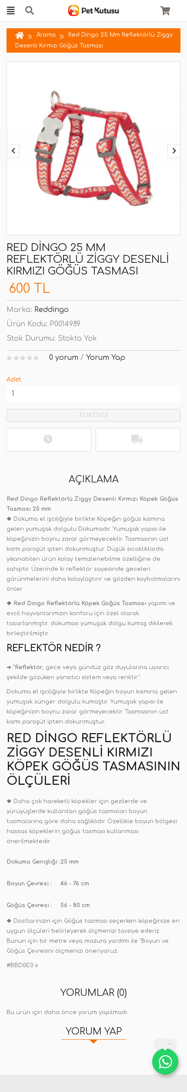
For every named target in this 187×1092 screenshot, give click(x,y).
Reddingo (51, 310)
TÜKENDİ (93, 415)
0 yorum (63, 358)
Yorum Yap (105, 358)
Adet (14, 379)
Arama (46, 35)
